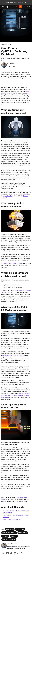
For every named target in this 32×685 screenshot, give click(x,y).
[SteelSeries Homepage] (7, 7)
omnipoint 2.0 (22, 532)
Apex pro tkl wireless (9, 539)
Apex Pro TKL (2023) (21, 194)
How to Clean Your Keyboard (12, 519)
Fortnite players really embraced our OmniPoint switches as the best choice (15, 395)
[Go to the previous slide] (2, 2)
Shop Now (23, 2)
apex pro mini (20, 529)
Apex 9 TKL (17, 263)
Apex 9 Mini (7, 263)
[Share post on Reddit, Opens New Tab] (15, 553)
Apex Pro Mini (7, 196)
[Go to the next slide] (30, 2)
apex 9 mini (14, 536)
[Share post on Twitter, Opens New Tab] (11, 553)
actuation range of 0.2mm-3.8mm (13, 355)
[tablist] (16, 7)
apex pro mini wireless (9, 532)
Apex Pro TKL (10, 529)
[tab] (16, 7)
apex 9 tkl (5, 536)
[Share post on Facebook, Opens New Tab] (7, 553)
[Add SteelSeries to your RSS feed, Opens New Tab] (22, 553)
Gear (2, 44)
